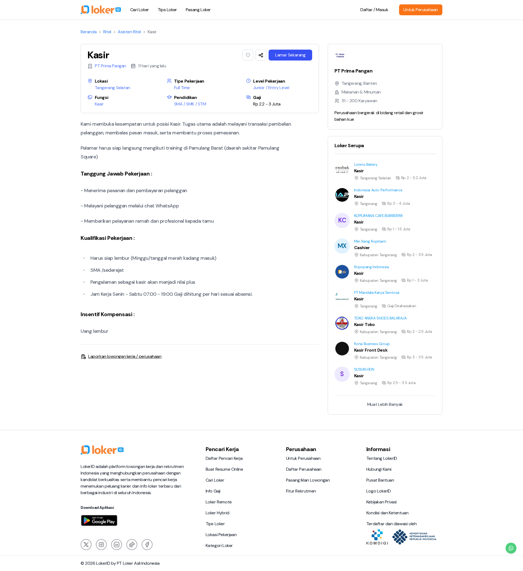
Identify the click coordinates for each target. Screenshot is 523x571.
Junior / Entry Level (271, 87)
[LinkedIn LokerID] (116, 544)
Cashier (335, 238)
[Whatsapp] (511, 548)
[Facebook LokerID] (147, 544)
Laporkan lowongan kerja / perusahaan (125, 356)
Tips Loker (167, 10)
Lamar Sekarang (290, 55)
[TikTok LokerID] (131, 544)
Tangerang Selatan (112, 87)
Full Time (182, 87)
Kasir (99, 104)
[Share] (261, 55)
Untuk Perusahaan (420, 10)
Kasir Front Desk (343, 341)
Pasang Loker (198, 10)
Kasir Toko (337, 315)
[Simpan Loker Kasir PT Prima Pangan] (247, 55)
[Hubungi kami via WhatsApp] (511, 548)
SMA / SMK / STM (190, 104)
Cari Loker (139, 10)
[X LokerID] (86, 544)
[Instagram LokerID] (101, 544)
